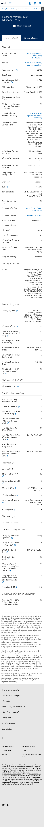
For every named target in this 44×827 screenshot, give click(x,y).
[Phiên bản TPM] (16, 587)
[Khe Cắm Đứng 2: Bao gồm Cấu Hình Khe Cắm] (7, 456)
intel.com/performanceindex (12, 774)
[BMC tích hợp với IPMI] (7, 552)
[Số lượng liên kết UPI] (3, 483)
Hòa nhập (6, 701)
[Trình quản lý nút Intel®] (8, 559)
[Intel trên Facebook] (3, 738)
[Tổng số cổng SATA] (3, 476)
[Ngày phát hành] (16, 70)
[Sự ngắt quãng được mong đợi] (12, 82)
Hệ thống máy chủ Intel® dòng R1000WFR (34, 55)
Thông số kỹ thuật (11, 38)
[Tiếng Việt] (35, 3)
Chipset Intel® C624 (33, 215)
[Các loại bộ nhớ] (16, 311)
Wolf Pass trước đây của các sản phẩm (33, 64)
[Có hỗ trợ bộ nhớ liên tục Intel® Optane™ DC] (6, 373)
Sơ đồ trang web (9, 723)
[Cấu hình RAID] (15, 488)
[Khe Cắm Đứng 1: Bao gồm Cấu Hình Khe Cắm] (7, 439)
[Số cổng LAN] (14, 509)
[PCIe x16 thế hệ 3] (18, 407)
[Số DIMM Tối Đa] (16, 326)
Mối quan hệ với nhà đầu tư (13, 706)
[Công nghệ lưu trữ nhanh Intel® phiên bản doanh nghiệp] (3, 582)
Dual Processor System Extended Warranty (34, 115)
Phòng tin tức (7, 718)
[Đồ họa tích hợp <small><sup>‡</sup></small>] (18, 386)
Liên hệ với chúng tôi (10, 712)
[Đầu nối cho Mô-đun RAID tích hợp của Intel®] (8, 423)
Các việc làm (7, 729)
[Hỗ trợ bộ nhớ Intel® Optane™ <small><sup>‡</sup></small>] (12, 538)
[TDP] (7, 187)
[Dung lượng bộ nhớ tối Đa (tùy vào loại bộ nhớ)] (7, 336)
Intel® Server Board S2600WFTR (34, 209)
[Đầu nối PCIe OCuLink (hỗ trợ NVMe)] (15, 414)
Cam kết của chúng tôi (11, 695)
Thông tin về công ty (10, 690)
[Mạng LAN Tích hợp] (3, 502)
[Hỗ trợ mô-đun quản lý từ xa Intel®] (15, 545)
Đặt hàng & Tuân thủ (31, 38)
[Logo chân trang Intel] (6, 804)
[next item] (42, 9)
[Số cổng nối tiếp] (17, 495)
